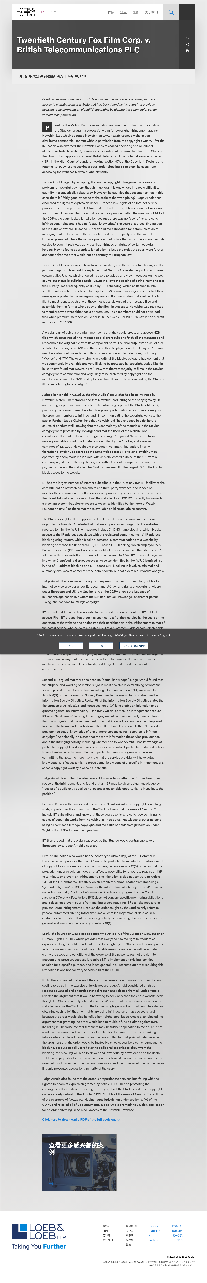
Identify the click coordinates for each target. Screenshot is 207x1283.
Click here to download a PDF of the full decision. (79, 1119)
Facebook (154, 1230)
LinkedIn (154, 1226)
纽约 (105, 1230)
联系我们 (177, 1226)
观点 (123, 12)
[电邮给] (187, 38)
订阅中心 (177, 1240)
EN (43, 12)
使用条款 (177, 1235)
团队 (111, 12)
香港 (128, 1244)
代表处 (130, 1240)
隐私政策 (177, 1230)
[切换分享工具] (187, 44)
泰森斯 (130, 1235)
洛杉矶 (106, 1226)
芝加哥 (106, 1235)
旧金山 (130, 1230)
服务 (136, 12)
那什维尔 (108, 1240)
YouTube (153, 1240)
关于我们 (151, 12)
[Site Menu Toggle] (187, 12)
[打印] (187, 51)
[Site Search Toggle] (171, 12)
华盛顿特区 (132, 1226)
